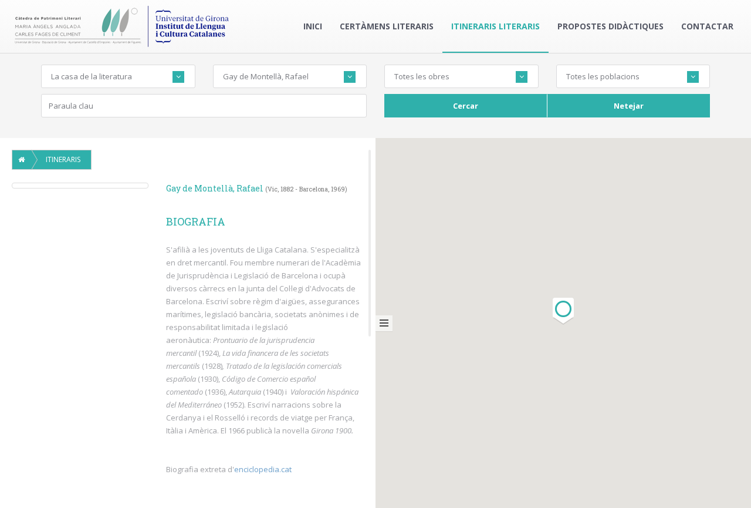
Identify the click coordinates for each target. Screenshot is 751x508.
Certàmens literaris (387, 26)
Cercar (465, 105)
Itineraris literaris (495, 26)
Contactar (707, 26)
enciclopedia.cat (263, 469)
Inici (312, 26)
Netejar (629, 105)
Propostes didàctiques (610, 26)
